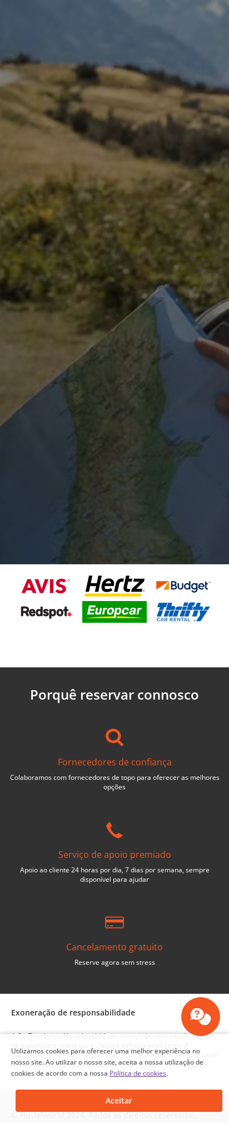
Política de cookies (137, 1073)
